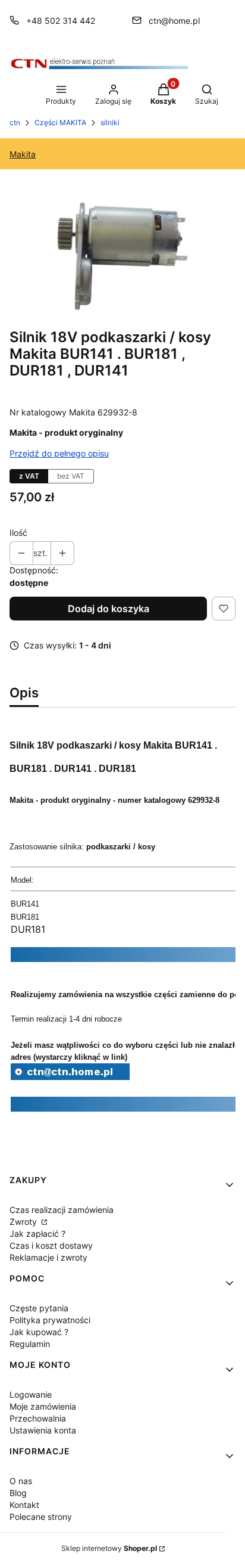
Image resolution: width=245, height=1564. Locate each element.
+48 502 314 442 (60, 20)
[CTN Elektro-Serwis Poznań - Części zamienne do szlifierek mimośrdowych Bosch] (70, 1076)
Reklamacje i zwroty (48, 1257)
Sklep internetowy (109, 1548)
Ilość (18, 532)
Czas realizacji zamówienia (62, 1210)
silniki (110, 122)
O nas (21, 1481)
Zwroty (24, 1222)
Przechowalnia (38, 1418)
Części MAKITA (60, 122)
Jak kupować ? (39, 1332)
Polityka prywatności (50, 1320)
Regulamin (30, 1344)
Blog (18, 1493)
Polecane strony (41, 1517)
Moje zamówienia (43, 1406)
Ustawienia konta (43, 1430)
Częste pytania (39, 1308)
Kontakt (24, 1505)
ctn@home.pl (174, 20)
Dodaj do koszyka (108, 609)
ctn (15, 122)
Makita (23, 154)
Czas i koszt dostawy (51, 1245)
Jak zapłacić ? (37, 1233)
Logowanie (31, 1394)
